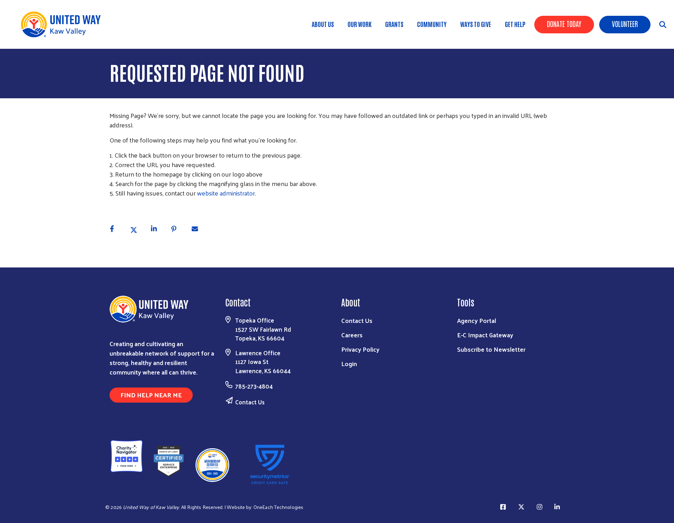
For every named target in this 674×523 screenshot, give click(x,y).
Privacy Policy (360, 349)
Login (349, 363)
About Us (323, 24)
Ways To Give (475, 24)
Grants (394, 24)
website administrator (226, 193)
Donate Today (564, 23)
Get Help (515, 24)
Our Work (359, 24)
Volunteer (625, 23)
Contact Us (250, 402)
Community (432, 24)
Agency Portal (476, 320)
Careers (352, 334)
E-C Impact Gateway (485, 334)
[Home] (63, 24)
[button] (115, 229)
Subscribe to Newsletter (491, 349)
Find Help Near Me (151, 394)
